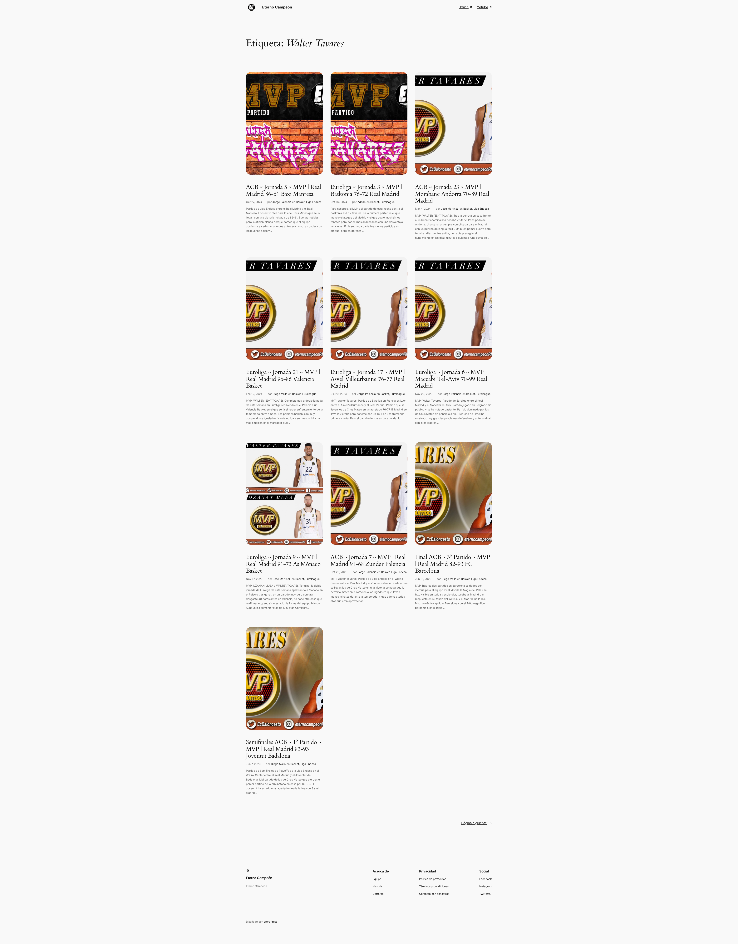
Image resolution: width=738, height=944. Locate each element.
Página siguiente (476, 823)
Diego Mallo (280, 393)
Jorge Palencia (282, 201)
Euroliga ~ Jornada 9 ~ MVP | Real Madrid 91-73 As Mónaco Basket (283, 564)
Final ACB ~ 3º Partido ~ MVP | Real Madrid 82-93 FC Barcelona (452, 564)
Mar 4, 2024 (422, 208)
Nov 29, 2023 (423, 393)
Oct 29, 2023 (339, 572)
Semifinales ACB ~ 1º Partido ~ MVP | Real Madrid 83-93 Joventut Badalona (283, 749)
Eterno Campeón (277, 7)
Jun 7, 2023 (253, 764)
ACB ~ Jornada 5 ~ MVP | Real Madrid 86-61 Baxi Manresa (283, 191)
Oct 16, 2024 (339, 201)
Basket (300, 201)
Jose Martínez (450, 208)
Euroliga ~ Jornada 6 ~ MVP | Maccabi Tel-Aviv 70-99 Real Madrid (451, 379)
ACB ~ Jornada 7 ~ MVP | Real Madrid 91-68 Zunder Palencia (368, 561)
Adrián (361, 201)
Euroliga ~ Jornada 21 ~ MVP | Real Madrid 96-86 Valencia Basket (283, 379)
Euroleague (388, 201)
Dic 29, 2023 (339, 393)
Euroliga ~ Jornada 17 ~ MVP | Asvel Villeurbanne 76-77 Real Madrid (368, 379)
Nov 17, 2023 (254, 578)
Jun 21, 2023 (423, 578)
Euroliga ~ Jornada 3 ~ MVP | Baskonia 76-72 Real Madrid (366, 191)
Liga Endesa (314, 201)
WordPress (270, 921)
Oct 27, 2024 (254, 201)
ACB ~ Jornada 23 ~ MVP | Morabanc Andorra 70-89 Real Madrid (452, 194)
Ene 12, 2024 (254, 393)
